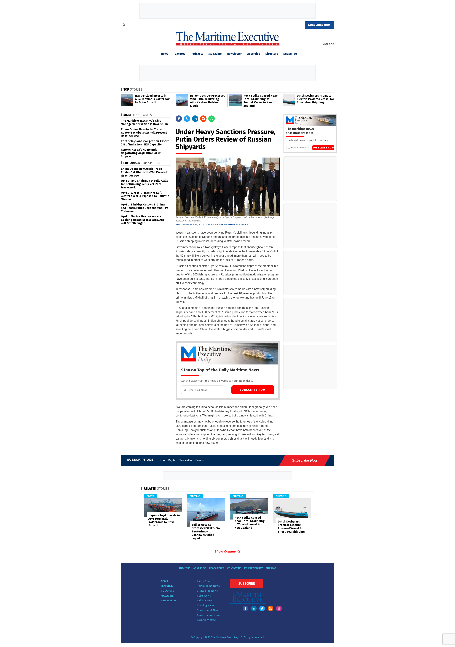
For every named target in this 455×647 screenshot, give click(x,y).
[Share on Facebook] (179, 118)
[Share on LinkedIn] (195, 118)
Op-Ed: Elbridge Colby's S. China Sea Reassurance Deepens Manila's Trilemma (144, 208)
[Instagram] (279, 608)
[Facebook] (245, 608)
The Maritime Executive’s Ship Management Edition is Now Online (145, 122)
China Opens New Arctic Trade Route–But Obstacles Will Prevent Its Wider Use (144, 133)
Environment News (208, 615)
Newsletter (234, 53)
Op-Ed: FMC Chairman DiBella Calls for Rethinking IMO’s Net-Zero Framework (144, 184)
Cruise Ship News (207, 590)
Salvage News (205, 600)
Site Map (271, 568)
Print (162, 460)
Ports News (204, 595)
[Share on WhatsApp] (211, 118)
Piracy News (204, 581)
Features (179, 53)
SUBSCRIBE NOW (319, 24)
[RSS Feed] (270, 608)
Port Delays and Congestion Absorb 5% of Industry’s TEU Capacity (145, 142)
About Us (185, 568)
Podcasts (197, 53)
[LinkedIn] (254, 608)
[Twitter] (262, 608)
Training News (205, 605)
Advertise (253, 53)
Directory (271, 53)
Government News (208, 610)
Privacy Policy (253, 568)
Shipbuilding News (208, 586)
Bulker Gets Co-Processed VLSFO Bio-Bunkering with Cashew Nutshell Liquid (207, 100)
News (164, 581)
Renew (199, 460)
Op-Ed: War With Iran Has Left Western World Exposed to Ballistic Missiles (145, 196)
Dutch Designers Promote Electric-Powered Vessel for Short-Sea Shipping (315, 99)
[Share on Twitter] (187, 118)
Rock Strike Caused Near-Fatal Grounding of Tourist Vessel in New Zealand (260, 100)
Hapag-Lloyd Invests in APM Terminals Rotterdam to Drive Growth (152, 99)
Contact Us (234, 568)
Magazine (215, 53)
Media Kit (328, 43)
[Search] (124, 25)
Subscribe (290, 53)
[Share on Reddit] (203, 118)
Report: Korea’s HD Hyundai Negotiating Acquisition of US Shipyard (141, 153)
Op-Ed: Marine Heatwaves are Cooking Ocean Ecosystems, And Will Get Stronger (143, 220)
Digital (172, 460)
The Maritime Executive (233, 224)
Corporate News (206, 620)
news (164, 53)
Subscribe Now (253, 389)
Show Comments (227, 551)
